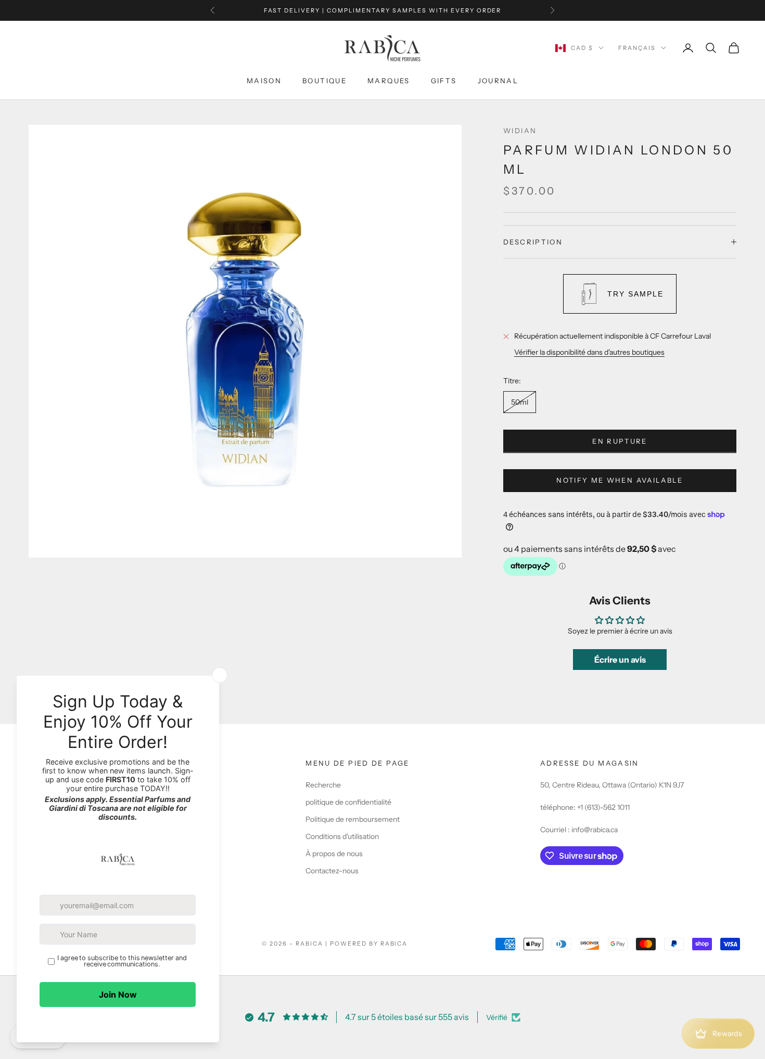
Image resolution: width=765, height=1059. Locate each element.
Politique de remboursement (352, 819)
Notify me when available (619, 480)
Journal (498, 80)
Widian (520, 130)
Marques (388, 80)
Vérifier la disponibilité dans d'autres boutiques (589, 352)
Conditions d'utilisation (342, 836)
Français (637, 47)
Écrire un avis (620, 659)
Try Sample (635, 294)
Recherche (323, 785)
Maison (264, 80)
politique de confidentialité (348, 802)
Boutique (324, 80)
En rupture (619, 441)
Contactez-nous (332, 870)
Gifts (444, 80)
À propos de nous (334, 853)
